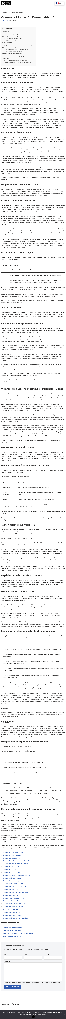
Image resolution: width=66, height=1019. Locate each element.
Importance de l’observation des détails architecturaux (18, 56)
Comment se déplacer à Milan (11, 889)
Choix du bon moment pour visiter (14, 38)
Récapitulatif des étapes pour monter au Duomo (17, 60)
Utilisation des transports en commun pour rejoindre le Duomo (20, 45)
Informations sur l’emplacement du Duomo (16, 44)
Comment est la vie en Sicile (11, 866)
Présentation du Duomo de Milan (13, 33)
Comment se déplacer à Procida (12, 915)
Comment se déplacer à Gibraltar (12, 878)
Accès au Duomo (7, 42)
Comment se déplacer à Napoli (12, 901)
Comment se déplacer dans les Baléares (14, 886)
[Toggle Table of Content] (33, 29)
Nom (5, 954)
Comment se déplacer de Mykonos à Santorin (16, 892)
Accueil (3, 12)
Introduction (6, 31)
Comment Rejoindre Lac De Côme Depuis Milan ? (18, 933)
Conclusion (6, 58)
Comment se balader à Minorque (12, 912)
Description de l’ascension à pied (13, 55)
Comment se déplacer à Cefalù (12, 895)
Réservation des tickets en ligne (13, 40)
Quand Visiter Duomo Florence (12, 927)
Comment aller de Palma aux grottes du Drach (16, 861)
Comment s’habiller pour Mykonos (12, 881)
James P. (5, 21)
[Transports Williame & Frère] (6, 3)
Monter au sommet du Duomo (11, 47)
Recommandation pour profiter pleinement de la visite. (18, 62)
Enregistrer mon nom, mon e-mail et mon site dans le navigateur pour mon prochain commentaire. (32, 982)
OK (33, 1016)
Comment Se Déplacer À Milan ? (12, 936)
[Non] (64, 1015)
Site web (46, 954)
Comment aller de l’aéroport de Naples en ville (16, 863)
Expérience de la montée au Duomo (12, 53)
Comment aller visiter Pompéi (11, 872)
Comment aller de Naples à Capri (12, 858)
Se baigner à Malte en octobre (11, 909)
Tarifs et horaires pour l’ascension (14, 51)
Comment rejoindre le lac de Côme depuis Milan (16, 875)
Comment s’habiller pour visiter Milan (13, 898)
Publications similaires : (11, 64)
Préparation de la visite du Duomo (12, 36)
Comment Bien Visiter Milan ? (12, 930)
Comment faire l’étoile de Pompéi (12, 855)
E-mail (26, 954)
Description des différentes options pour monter (17, 49)
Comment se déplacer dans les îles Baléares (15, 918)
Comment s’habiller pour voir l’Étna (13, 883)
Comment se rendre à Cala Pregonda (13, 906)
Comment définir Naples (10, 869)
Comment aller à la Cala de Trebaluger (14, 852)
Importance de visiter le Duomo (13, 35)
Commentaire (8, 961)
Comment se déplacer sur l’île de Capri (14, 903)
